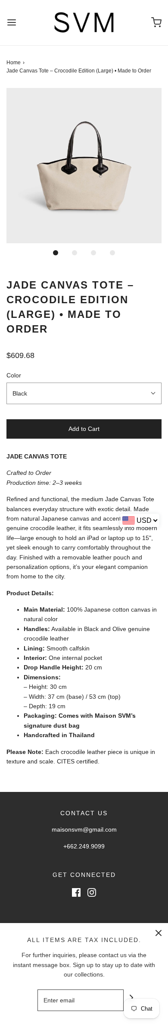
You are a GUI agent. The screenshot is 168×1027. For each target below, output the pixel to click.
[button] (84, 165)
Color (13, 375)
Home (13, 63)
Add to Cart (84, 428)
